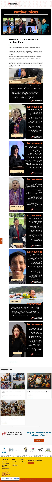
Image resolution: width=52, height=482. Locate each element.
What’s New (30, 3)
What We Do (23, 3)
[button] (37, 4)
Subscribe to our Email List (35, 460)
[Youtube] (22, 461)
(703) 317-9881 (4, 465)
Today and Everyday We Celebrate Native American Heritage (12, 392)
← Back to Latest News (13, 361)
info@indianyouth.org (5, 468)
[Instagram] (24, 461)
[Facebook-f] (20, 461)
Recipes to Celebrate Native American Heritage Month (39, 391)
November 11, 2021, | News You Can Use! (9, 418)
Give (22, 5)
